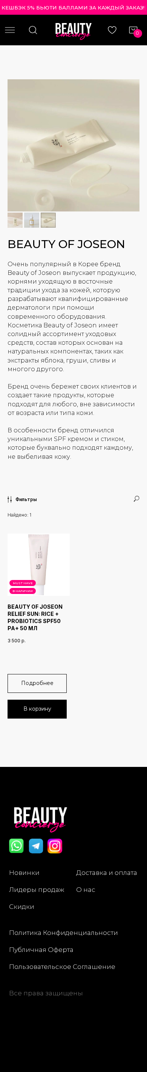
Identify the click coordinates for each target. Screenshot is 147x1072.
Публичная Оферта (41, 949)
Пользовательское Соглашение (62, 966)
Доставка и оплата (106, 872)
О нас (85, 889)
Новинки (24, 872)
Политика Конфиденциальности (63, 932)
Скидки (21, 906)
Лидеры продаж (36, 889)
